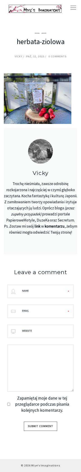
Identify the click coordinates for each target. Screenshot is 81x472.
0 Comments (57, 56)
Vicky (18, 56)
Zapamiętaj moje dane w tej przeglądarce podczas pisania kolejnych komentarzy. (42, 404)
